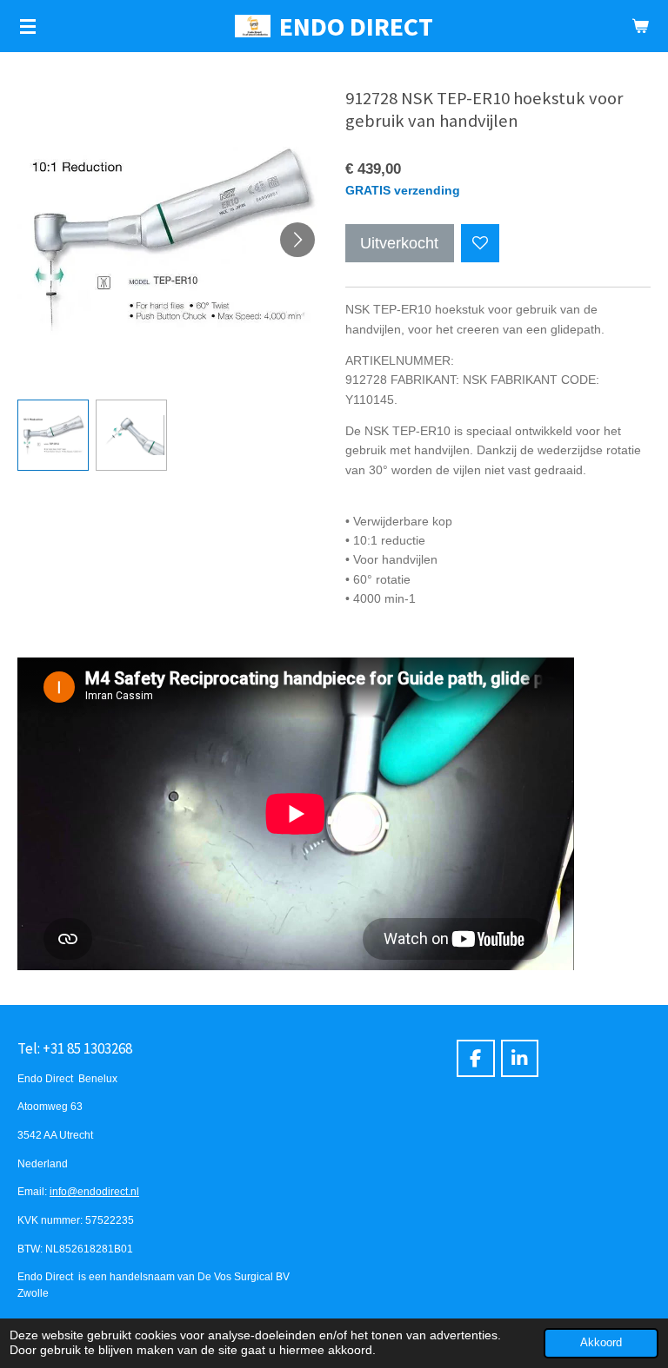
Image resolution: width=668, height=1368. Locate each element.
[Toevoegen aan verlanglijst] (480, 243)
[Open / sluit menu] (28, 26)
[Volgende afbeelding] (297, 239)
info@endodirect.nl (94, 1191)
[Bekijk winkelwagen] (640, 26)
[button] (53, 435)
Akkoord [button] (601, 1343)
